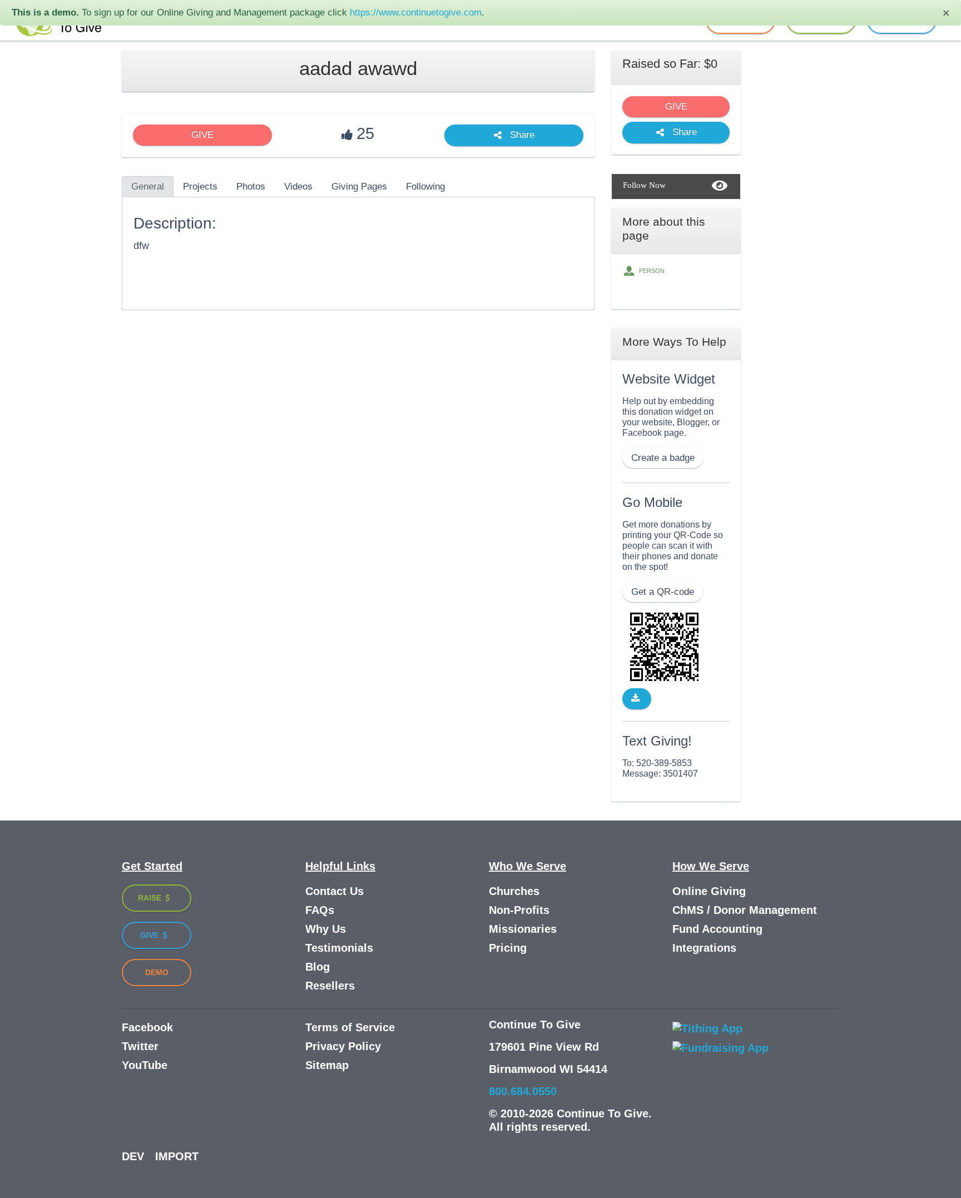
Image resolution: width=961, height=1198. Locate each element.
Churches (514, 891)
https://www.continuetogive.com (416, 12)
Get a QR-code (662, 591)
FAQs (319, 910)
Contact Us (334, 891)
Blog (317, 967)
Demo (157, 972)
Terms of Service (350, 1027)
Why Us (325, 929)
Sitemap (327, 1065)
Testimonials (339, 948)
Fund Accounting (717, 929)
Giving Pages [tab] (359, 186)
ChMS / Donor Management (744, 910)
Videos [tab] (298, 186)
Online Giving (709, 891)
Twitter (140, 1046)
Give (150, 935)
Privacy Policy (343, 1046)
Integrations (704, 948)
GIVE (202, 135)
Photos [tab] (250, 186)
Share (520, 135)
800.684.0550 (523, 1091)
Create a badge (663, 458)
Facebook (147, 1027)
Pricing (508, 948)
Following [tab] (425, 186)
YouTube (144, 1065)
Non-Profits (519, 910)
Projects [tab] (200, 186)
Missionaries (523, 929)
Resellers (330, 986)
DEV (133, 1156)
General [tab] (147, 186)
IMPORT (177, 1156)
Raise (151, 897)
